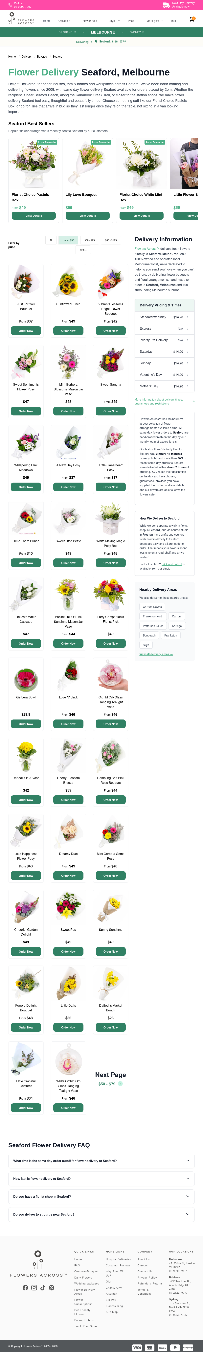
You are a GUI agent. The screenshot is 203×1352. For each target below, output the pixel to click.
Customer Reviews (118, 1265)
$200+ (83, 249)
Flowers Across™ (147, 248)
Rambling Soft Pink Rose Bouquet (110, 780)
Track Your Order (85, 1326)
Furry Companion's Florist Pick (110, 619)
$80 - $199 (111, 240)
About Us (144, 1259)
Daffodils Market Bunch (110, 1007)
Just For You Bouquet (26, 306)
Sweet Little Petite (68, 541)
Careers (143, 1265)
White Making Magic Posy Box (110, 543)
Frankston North (153, 616)
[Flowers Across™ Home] (21, 18)
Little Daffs (68, 1005)
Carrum (177, 616)
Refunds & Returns (150, 1283)
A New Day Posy (68, 465)
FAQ (77, 1265)
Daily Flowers (83, 1277)
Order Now (26, 331)
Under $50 (68, 240)
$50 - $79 (89, 240)
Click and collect (172, 564)
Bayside (42, 56)
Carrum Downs (152, 607)
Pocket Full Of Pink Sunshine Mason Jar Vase (68, 621)
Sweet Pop (68, 929)
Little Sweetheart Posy (111, 467)
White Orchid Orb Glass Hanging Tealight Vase (68, 1086)
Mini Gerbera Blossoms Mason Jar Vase (68, 389)
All (51, 240)
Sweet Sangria (110, 384)
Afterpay (111, 1293)
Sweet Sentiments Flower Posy (26, 386)
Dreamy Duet (68, 853)
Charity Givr (114, 1287)
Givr (108, 1281)
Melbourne (103, 32)
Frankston (170, 635)
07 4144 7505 (178, 1293)
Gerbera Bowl (26, 697)
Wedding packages (86, 1283)
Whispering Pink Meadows (25, 467)
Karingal (177, 626)
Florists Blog (114, 1306)
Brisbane (65, 32)
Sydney (135, 32)
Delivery (26, 56)
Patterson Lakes (153, 626)
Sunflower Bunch (68, 304)
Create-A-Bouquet (86, 1271)
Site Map (112, 1311)
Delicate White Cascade (26, 619)
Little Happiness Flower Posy (25, 856)
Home (47, 21)
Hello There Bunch (26, 541)
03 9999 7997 (178, 1271)
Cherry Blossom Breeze (68, 780)
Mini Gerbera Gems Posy (110, 856)
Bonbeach (149, 635)
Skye (146, 645)
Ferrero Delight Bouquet (25, 1007)
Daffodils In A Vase (25, 777)
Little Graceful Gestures (26, 1083)
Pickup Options (84, 1320)
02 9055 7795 (178, 1314)
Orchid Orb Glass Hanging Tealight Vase (111, 702)
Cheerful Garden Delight (26, 932)
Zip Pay (111, 1299)
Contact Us (145, 1271)
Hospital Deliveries (118, 1259)
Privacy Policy (147, 1277)
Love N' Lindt (68, 697)
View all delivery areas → (156, 654)
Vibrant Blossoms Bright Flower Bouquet (110, 309)
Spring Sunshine (111, 929)
